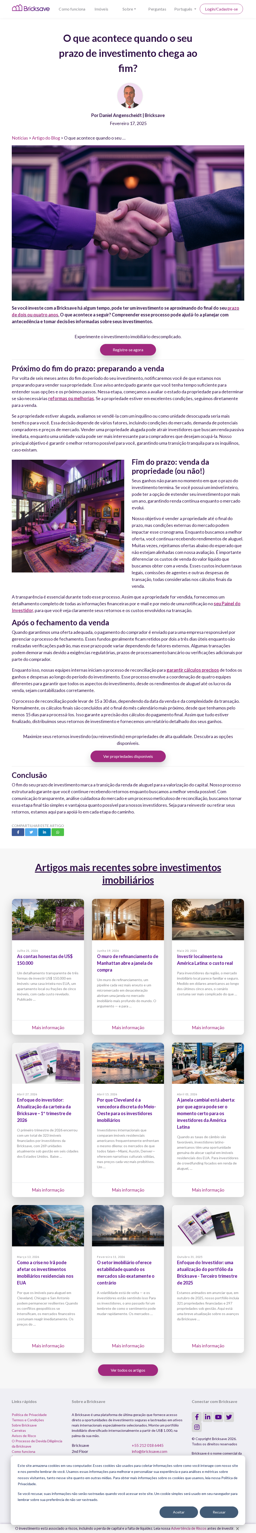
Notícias (20, 138)
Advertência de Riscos (188, 1528)
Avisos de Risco (24, 1436)
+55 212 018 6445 (148, 1445)
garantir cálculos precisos (192, 670)
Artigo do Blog (46, 138)
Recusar (219, 1512)
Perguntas (157, 9)
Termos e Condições (28, 1420)
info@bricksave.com (149, 1451)
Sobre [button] (127, 9)
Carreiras (19, 1430)
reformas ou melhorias (71, 398)
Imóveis (101, 9)
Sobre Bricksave (24, 1425)
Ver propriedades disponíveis (128, 756)
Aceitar (178, 1512)
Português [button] (183, 9)
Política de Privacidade (29, 1414)
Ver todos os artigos (128, 1370)
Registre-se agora (128, 349)
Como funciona (72, 9)
